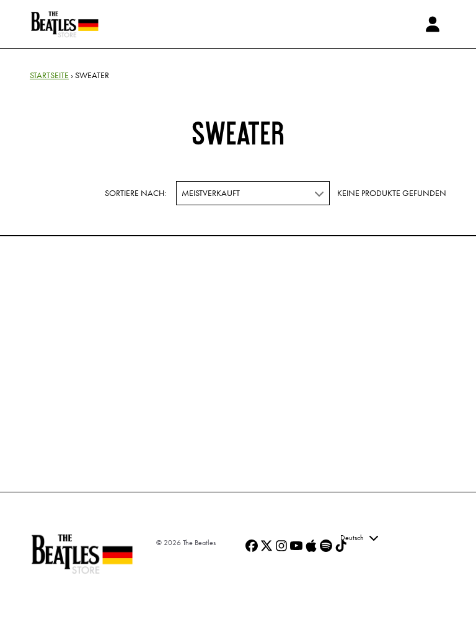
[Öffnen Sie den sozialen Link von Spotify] (326, 545)
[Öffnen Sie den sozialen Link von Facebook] (251, 545)
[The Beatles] (64, 24)
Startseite (49, 75)
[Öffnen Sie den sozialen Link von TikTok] (341, 545)
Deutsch (352, 538)
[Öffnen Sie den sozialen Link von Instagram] (281, 545)
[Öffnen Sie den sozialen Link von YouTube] (296, 545)
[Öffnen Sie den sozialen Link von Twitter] (266, 545)
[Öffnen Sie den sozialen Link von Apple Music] (311, 545)
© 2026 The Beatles (186, 543)
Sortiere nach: (135, 192)
